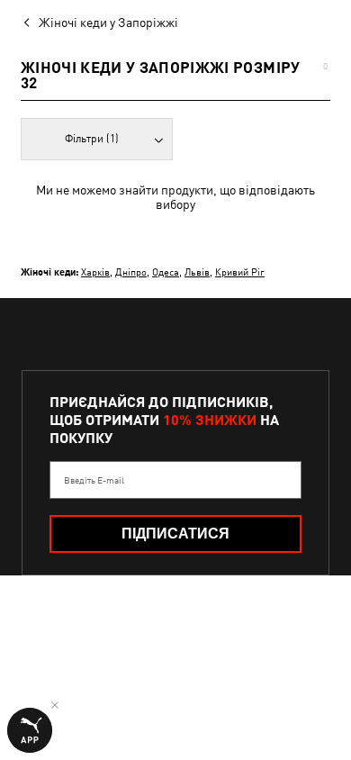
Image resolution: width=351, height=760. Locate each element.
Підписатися (176, 533)
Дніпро (131, 271)
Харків (95, 271)
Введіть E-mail (94, 480)
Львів (197, 271)
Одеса (165, 271)
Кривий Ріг (240, 271)
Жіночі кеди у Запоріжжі (108, 22)
